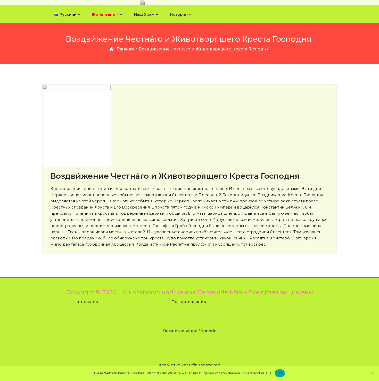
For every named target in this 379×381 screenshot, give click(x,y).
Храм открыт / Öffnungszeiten (189, 364)
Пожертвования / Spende (190, 330)
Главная (125, 49)
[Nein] (372, 373)
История (179, 14)
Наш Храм (144, 14)
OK (279, 373)
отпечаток (87, 301)
